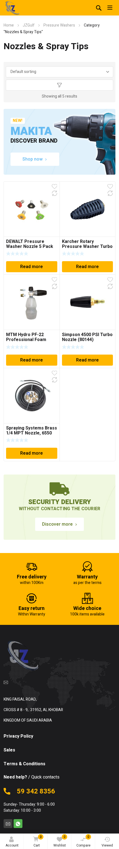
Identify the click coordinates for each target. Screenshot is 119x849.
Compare (83, 841)
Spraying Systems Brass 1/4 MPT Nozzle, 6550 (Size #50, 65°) (31, 433)
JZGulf (29, 25)
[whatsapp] (18, 823)
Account (12, 845)
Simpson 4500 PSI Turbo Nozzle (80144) (87, 337)
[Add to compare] (54, 193)
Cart (37, 841)
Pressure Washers (59, 25)
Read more (31, 266)
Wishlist (59, 841)
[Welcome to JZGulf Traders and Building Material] (12, 8)
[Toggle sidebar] (59, 85)
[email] (5, 682)
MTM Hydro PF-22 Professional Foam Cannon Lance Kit (26, 339)
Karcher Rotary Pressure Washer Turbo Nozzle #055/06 (87, 246)
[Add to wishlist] (54, 186)
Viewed (107, 845)
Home (9, 25)
